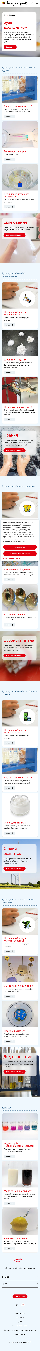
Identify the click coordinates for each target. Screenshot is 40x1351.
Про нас (6, 1283)
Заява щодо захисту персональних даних (20, 1330)
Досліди (9, 47)
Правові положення (20, 1326)
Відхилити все (20, 547)
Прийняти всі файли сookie (20, 553)
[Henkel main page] (14, 3)
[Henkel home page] (5, 15)
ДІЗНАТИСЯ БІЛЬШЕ (13, 235)
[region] (20, 540)
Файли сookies (20, 1334)
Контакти (19, 1296)
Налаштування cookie (11, 558)
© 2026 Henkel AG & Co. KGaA (20, 1342)
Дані (20, 1322)
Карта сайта (20, 1313)
